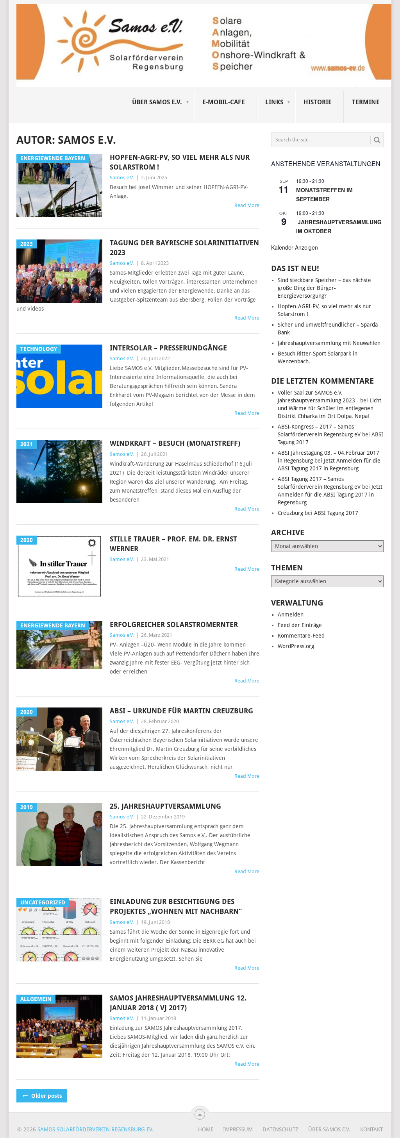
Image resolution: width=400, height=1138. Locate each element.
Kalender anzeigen (294, 247)
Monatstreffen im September (324, 194)
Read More (246, 205)
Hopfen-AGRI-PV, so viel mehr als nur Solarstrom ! (180, 162)
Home (205, 1129)
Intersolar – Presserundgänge (168, 348)
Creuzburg (290, 513)
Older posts (46, 1096)
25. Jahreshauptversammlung (165, 806)
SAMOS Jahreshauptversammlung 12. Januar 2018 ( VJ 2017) (178, 1003)
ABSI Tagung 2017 (336, 513)
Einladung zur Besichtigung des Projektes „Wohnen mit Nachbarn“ (176, 906)
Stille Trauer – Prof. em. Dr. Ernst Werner (173, 544)
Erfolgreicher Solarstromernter (174, 624)
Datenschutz (280, 1129)
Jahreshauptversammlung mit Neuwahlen (329, 343)
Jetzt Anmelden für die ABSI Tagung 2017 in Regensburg (330, 495)
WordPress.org (296, 646)
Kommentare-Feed (301, 635)
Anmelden (291, 614)
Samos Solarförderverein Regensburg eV (95, 1129)
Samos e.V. (122, 177)
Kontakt (371, 1129)
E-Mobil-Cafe (223, 102)
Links (274, 102)
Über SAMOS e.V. (157, 102)
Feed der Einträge (300, 625)
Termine (366, 102)
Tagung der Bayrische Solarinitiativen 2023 (184, 248)
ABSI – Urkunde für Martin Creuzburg (181, 711)
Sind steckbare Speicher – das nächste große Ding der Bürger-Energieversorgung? (324, 288)
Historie (318, 102)
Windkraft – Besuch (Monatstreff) (175, 443)
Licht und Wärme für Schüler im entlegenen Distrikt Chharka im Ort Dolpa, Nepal (329, 408)
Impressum (238, 1129)
